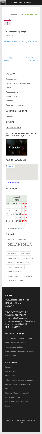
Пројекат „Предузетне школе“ (18, 83)
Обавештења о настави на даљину (19, 380)
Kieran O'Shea (20, 228)
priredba (10, 262)
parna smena (25, 253)
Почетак (14, 14)
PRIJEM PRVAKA (28, 258)
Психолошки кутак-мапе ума (16, 402)
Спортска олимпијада (14, 347)
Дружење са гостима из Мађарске (18, 338)
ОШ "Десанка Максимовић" (21, 3)
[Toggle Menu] (3, 2)
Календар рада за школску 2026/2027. (20, 41)
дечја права (28, 276)
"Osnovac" (11, 240)
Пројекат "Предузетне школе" (17, 393)
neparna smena (12, 253)
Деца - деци (19, 267)
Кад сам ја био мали (14, 271)
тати (21, 281)
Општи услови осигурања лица (19, 105)
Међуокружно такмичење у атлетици (19, 351)
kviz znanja (22, 249)
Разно (22, 14)
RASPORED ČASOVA (23, 262)
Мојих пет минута (13, 276)
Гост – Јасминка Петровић (15, 343)
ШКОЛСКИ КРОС (12, 356)
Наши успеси (11, 96)
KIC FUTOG (11, 249)
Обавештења (11, 79)
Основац (9, 116)
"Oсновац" (22, 240)
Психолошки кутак (13, 92)
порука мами (12, 281)
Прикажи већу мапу (12, 182)
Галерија (9, 101)
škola (9, 267)
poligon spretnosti (14, 258)
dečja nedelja (20, 244)
